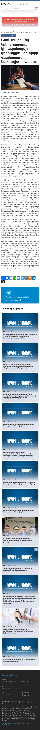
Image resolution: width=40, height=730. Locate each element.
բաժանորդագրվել (13, 300)
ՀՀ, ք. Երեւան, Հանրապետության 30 (16, 682)
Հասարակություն (21, 21)
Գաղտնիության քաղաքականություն (13, 723)
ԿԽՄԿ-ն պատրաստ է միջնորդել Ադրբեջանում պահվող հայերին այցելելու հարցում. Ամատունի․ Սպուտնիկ (19, 19)
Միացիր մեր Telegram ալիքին (17, 297)
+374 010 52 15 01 (9, 695)
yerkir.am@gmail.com (10, 688)
